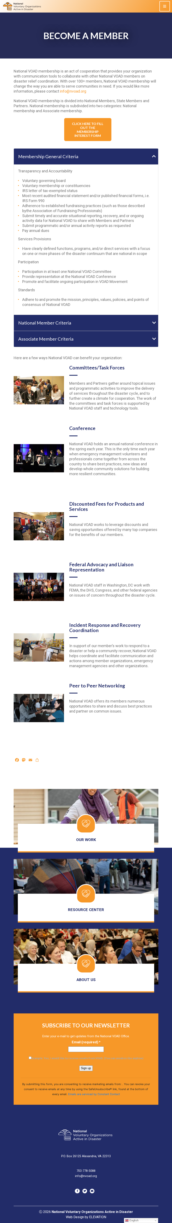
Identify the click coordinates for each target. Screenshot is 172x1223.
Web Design (75, 1217)
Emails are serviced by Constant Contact (94, 1094)
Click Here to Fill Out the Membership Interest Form (87, 129)
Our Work (86, 839)
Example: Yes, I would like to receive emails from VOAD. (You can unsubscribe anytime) (87, 1058)
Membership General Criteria (48, 156)
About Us (86, 979)
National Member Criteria (44, 323)
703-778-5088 (86, 1170)
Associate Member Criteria (45, 339)
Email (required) (86, 1042)
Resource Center (86, 909)
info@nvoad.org (73, 91)
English (133, 1220)
